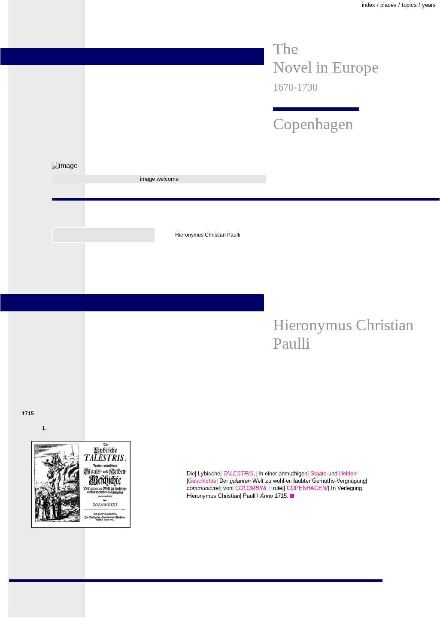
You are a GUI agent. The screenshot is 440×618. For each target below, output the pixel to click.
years (429, 5)
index (368, 5)
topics (409, 5)
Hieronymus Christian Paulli (207, 235)
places (388, 5)
